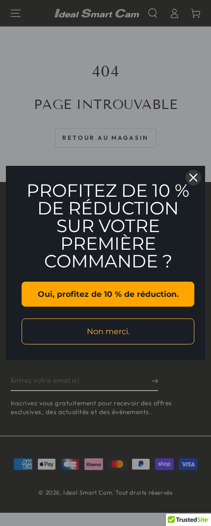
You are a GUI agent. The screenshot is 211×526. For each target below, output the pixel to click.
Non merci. (108, 331)
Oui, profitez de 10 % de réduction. (108, 294)
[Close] (193, 177)
